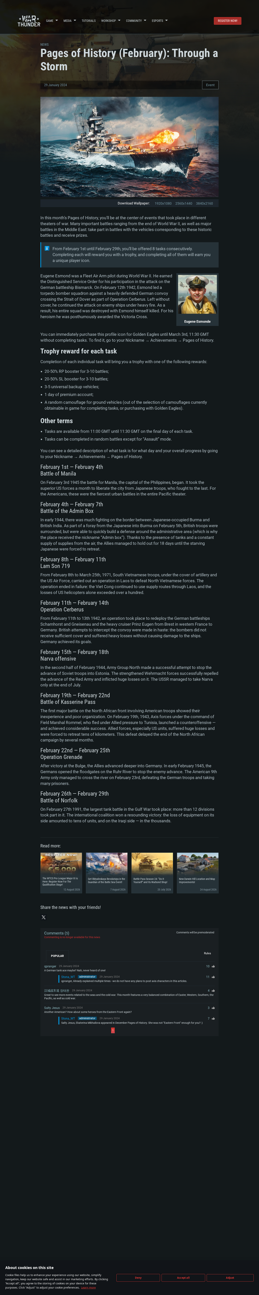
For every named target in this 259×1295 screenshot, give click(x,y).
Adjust (230, 1277)
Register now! (227, 21)
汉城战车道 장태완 (56, 990)
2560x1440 (183, 203)
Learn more (88, 1287)
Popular (57, 956)
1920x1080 (163, 203)
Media (67, 21)
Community (134, 21)
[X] (43, 917)
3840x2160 (204, 203)
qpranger (50, 966)
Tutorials (89, 21)
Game (49, 21)
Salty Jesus (52, 1008)
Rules (207, 953)
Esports (157, 21)
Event (210, 85)
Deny (138, 1277)
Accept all (183, 1277)
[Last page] (149, 1030)
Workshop (108, 21)
